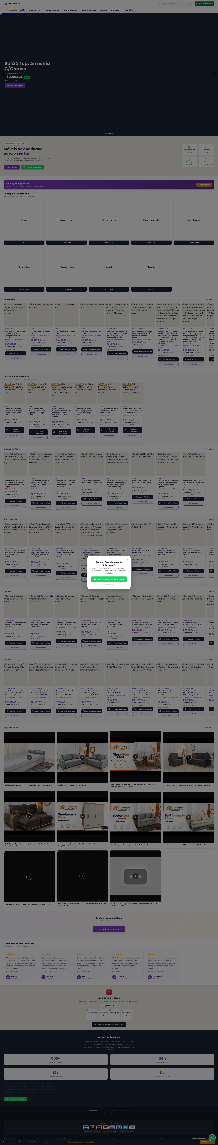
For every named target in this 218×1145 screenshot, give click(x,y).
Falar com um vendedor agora (110, 579)
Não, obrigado (109, 584)
